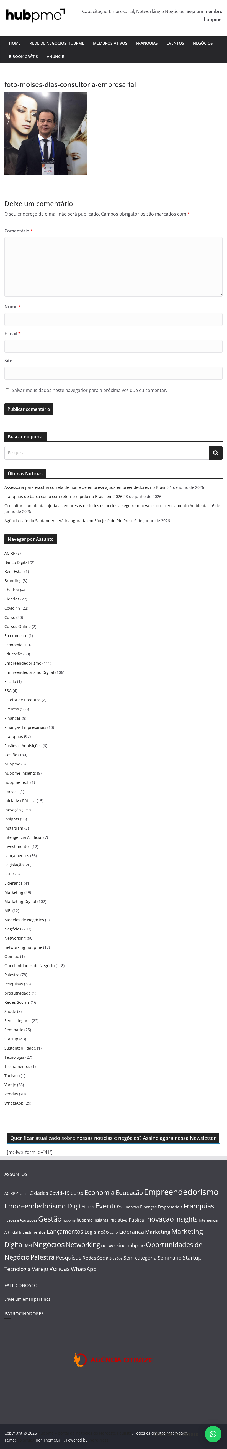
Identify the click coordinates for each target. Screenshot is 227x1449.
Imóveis (11, 791)
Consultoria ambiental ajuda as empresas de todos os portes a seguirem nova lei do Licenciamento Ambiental (106, 505)
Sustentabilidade (20, 1048)
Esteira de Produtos (22, 699)
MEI (7, 910)
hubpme (12, 764)
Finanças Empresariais (25, 727)
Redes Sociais (17, 1002)
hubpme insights (20, 773)
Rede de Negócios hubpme (57, 43)
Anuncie (55, 56)
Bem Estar (13, 571)
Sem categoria (17, 1020)
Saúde (10, 1011)
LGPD (9, 874)
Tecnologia (14, 1057)
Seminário (13, 1029)
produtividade (17, 993)
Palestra (11, 974)
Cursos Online (17, 626)
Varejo (10, 1084)
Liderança (13, 883)
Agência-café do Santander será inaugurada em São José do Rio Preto (68, 520)
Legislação (14, 864)
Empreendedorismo (22, 663)
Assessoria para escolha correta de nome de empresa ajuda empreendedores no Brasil (85, 487)
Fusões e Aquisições (23, 745)
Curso (9, 617)
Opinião (11, 956)
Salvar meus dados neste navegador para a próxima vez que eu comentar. (89, 390)
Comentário (18, 231)
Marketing (13, 892)
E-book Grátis (23, 56)
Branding (13, 580)
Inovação (12, 809)
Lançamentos (16, 855)
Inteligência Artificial (23, 837)
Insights (11, 819)
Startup (11, 1039)
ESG (8, 690)
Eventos (175, 43)
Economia (13, 644)
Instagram (13, 828)
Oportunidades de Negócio (29, 965)
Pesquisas (13, 984)
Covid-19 (12, 608)
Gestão (10, 754)
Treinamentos (17, 1066)
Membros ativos (110, 43)
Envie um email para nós (27, 1299)
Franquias (147, 43)
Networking (15, 938)
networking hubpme (23, 947)
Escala (10, 681)
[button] (213, 1434)
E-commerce (15, 635)
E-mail (12, 334)
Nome (12, 307)
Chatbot (11, 589)
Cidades (11, 599)
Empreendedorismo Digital (29, 672)
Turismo (12, 1075)
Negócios (203, 43)
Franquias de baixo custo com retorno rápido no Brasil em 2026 (63, 496)
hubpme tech (16, 782)
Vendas (11, 1094)
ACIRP (9, 553)
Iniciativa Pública (20, 800)
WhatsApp (14, 1103)
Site (8, 360)
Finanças (12, 718)
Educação (13, 654)
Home (15, 43)
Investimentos (17, 846)
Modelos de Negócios (24, 919)
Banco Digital (16, 562)
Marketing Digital (20, 901)
